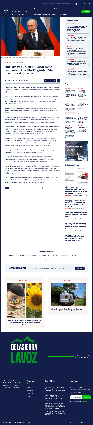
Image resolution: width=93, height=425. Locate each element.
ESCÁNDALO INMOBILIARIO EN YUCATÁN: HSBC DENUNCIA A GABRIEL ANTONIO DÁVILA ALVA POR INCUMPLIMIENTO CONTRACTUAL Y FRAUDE (70, 133)
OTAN (55, 188)
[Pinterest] (54, 80)
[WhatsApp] (58, 80)
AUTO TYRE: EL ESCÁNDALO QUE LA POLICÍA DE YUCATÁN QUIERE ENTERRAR (76, 63)
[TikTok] (78, 422)
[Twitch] (82, 422)
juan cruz (10, 80)
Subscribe (87, 397)
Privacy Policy (86, 401)
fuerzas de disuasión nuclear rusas (31, 188)
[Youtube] (89, 4)
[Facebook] (83, 4)
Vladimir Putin (9, 190)
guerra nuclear (47, 188)
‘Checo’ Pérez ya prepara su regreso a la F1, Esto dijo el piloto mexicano (83, 129)
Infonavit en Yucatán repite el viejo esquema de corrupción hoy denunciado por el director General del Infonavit (76, 52)
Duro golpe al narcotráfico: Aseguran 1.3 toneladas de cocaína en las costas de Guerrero (76, 40)
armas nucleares (14, 188)
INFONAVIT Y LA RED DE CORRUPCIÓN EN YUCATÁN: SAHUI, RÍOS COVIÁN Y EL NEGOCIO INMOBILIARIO (83, 119)
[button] (76, 4)
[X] (87, 4)
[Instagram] (85, 4)
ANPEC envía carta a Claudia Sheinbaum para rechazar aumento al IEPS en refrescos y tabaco (77, 28)
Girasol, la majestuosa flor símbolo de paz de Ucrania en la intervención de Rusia (24, 322)
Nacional (8, 62)
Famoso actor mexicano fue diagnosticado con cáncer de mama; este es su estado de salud (77, 73)
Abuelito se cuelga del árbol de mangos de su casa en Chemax (68, 310)
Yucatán (70, 46)
